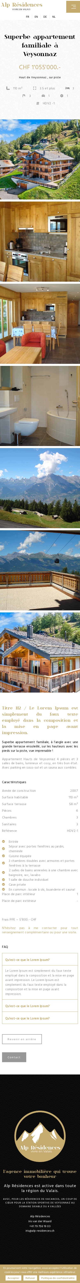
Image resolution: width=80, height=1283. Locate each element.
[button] (40, 959)
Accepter (13, 1278)
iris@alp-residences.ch (40, 1230)
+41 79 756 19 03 (40, 1226)
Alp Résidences (21, 4)
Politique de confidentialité (57, 1278)
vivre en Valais (21, 9)
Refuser (30, 1278)
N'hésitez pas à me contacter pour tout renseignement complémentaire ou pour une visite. (40, 930)
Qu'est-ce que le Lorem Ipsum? (27, 959)
